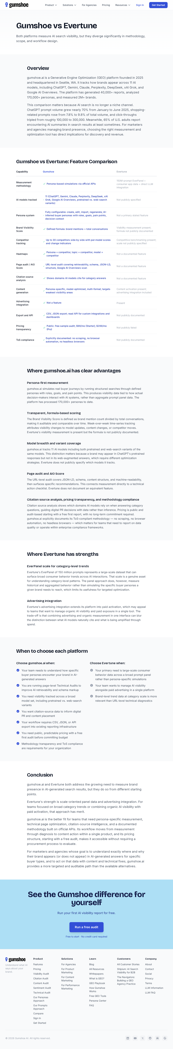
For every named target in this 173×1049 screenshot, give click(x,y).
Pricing (106, 5)
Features (38, 964)
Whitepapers (96, 973)
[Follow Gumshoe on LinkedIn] (127, 1038)
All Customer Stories (128, 964)
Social (148, 973)
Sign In (140, 5)
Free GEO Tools (97, 995)
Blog (91, 964)
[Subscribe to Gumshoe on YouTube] (135, 1038)
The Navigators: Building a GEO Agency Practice (126, 980)
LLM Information (154, 987)
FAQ (91, 1005)
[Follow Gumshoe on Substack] (157, 1038)
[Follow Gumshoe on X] (142, 1038)
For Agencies (89, 5)
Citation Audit (40, 978)
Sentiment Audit (42, 987)
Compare (38, 1013)
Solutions (68, 5)
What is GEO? (96, 978)
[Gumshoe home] (16, 5)
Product (49, 5)
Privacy (149, 978)
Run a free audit (86, 927)
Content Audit (41, 983)
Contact (149, 969)
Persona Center (97, 1000)
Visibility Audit (41, 973)
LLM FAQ (150, 992)
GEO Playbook (97, 983)
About (148, 964)
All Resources (96, 969)
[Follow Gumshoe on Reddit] (150, 1038)
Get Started (158, 5)
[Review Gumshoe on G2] (165, 1038)
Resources (121, 5)
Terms (148, 983)
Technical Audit (41, 992)
